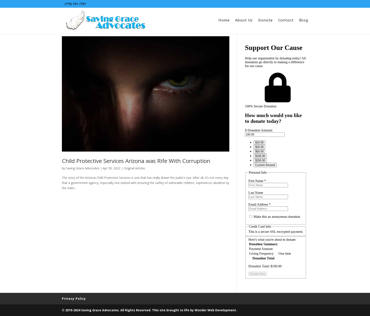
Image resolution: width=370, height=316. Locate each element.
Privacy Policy (74, 298)
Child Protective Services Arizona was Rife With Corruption (136, 161)
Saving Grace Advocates (82, 168)
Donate (265, 20)
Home (224, 20)
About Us (244, 20)
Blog (303, 20)
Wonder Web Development (215, 310)
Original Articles (134, 168)
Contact (286, 20)
